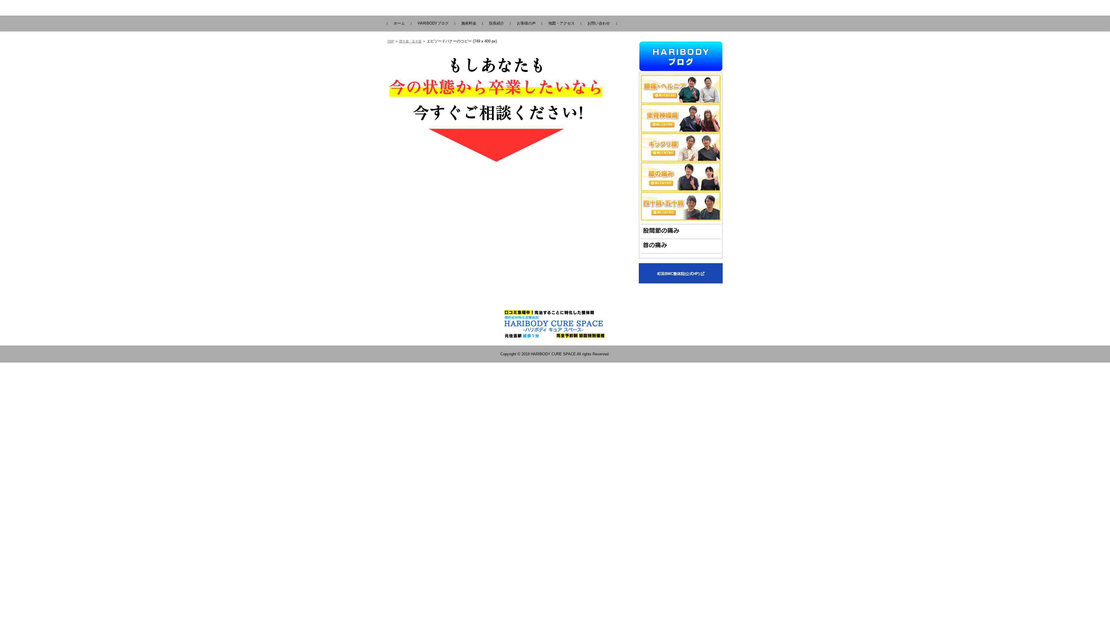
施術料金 (468, 23)
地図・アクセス (561, 23)
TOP (390, 41)
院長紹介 (496, 23)
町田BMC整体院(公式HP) (679, 274)
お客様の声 (526, 23)
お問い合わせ (598, 23)
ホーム (399, 23)
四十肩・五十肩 (410, 41)
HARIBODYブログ (433, 23)
